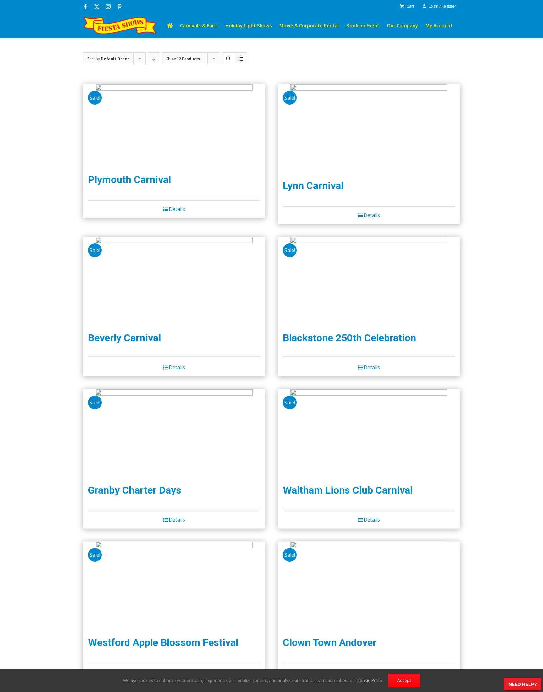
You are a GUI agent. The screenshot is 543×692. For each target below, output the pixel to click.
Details (177, 209)
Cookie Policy (369, 680)
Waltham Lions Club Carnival (348, 490)
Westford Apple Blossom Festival (163, 642)
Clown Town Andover (329, 642)
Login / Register (442, 6)
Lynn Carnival (313, 186)
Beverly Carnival (124, 338)
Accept (404, 680)
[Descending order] (154, 58)
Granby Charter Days (134, 490)
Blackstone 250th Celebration (349, 338)
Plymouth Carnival (129, 180)
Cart (410, 6)
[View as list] (240, 59)
